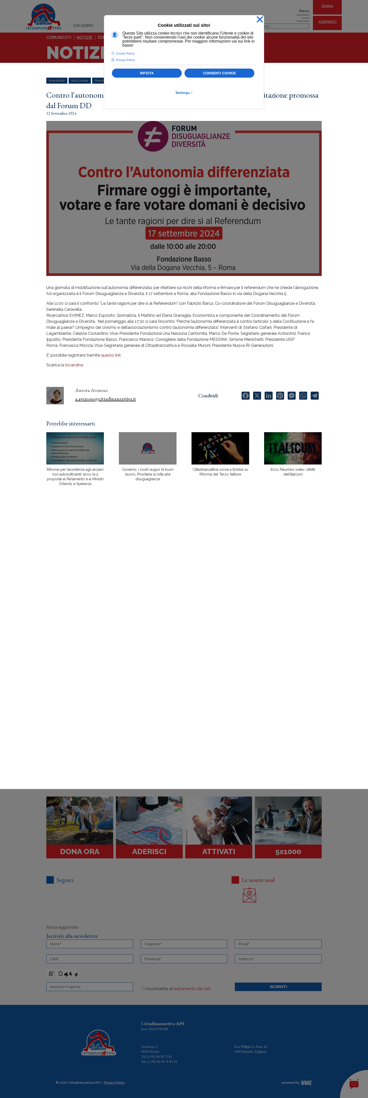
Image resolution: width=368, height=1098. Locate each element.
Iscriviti (278, 987)
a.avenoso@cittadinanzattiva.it (105, 399)
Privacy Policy (114, 1082)
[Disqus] (184, 577)
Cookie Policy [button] (125, 53)
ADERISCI (327, 22)
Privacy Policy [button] (125, 60)
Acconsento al (178, 988)
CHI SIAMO (83, 25)
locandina (74, 365)
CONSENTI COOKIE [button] (219, 73)
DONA (327, 6)
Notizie (85, 37)
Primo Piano (103, 80)
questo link (111, 355)
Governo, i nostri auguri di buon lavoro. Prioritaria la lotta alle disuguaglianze (147, 474)
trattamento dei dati (192, 988)
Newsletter (57, 80)
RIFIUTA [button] (147, 73)
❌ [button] (259, 20)
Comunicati (58, 37)
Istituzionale (79, 80)
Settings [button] (184, 93)
